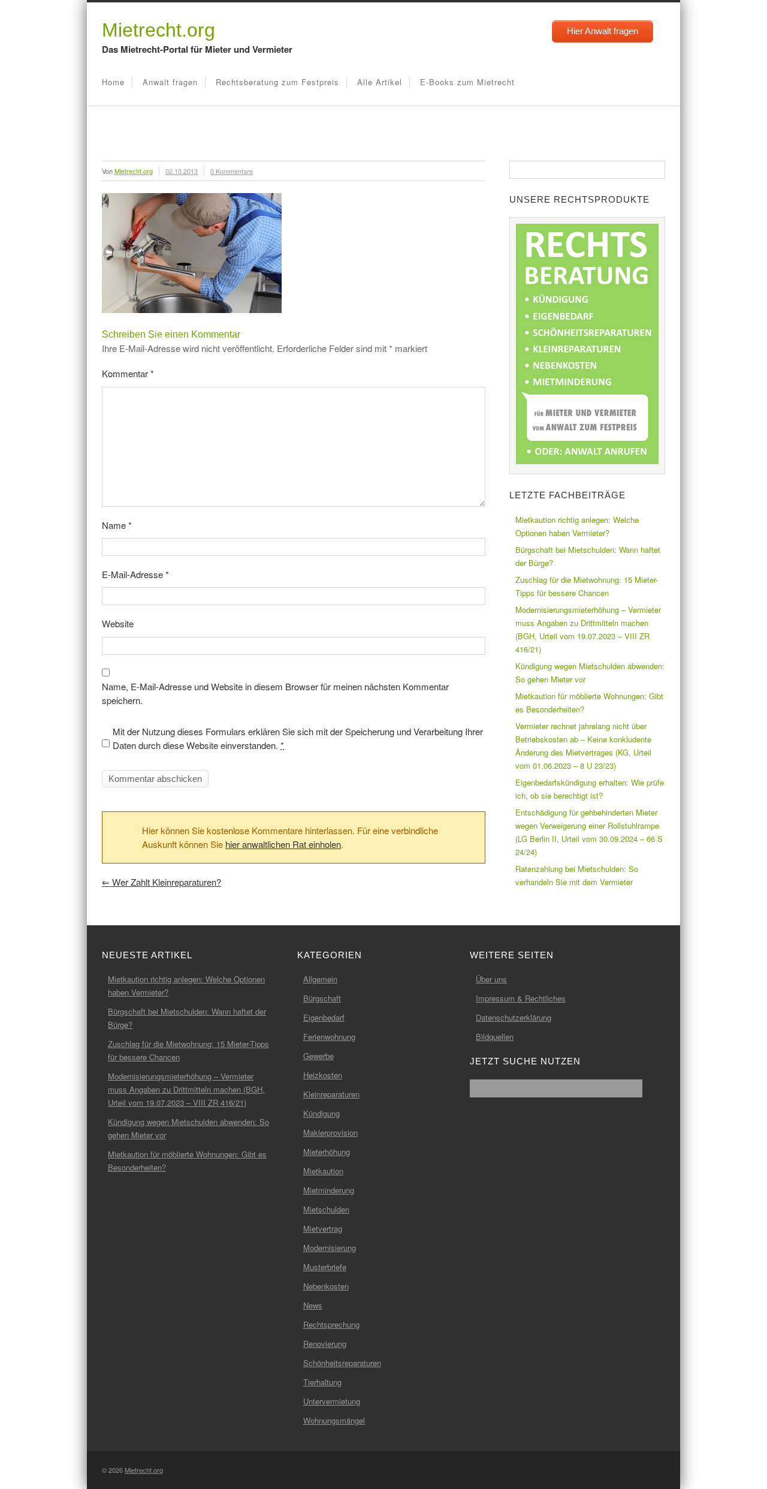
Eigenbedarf (324, 1017)
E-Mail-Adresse (135, 574)
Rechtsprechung (331, 1324)
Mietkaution (323, 1171)
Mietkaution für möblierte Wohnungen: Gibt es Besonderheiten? (589, 702)
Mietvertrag (322, 1228)
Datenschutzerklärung (513, 1017)
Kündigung (321, 1113)
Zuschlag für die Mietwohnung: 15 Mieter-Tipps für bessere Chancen (586, 586)
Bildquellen (495, 1036)
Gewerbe (318, 1055)
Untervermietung (331, 1401)
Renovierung (324, 1343)
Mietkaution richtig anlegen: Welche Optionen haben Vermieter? (577, 526)
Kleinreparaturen (331, 1094)
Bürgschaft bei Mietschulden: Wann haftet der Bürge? (587, 556)
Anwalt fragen (170, 82)
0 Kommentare (231, 171)
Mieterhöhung (326, 1151)
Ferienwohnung (329, 1036)
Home (113, 82)
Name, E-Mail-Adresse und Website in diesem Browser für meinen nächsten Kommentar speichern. (275, 693)
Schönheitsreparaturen (342, 1362)
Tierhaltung (322, 1382)
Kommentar (128, 373)
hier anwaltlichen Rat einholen (283, 844)
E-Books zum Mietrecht (467, 82)
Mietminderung (328, 1190)
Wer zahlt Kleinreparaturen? (161, 882)
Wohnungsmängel (334, 1420)
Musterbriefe (324, 1267)
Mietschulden (326, 1209)
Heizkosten (322, 1075)
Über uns (491, 979)
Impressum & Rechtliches (521, 998)
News (312, 1305)
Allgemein (320, 979)
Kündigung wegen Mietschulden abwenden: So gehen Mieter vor (590, 672)
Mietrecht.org (158, 30)
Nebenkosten (326, 1286)
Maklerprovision (330, 1132)
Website (118, 623)
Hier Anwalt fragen (602, 31)
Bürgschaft (322, 998)
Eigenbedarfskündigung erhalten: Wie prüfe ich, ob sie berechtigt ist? (589, 789)
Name (117, 525)
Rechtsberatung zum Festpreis (277, 82)
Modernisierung (329, 1247)
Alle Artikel (379, 82)
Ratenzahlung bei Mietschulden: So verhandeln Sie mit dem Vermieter (576, 875)
